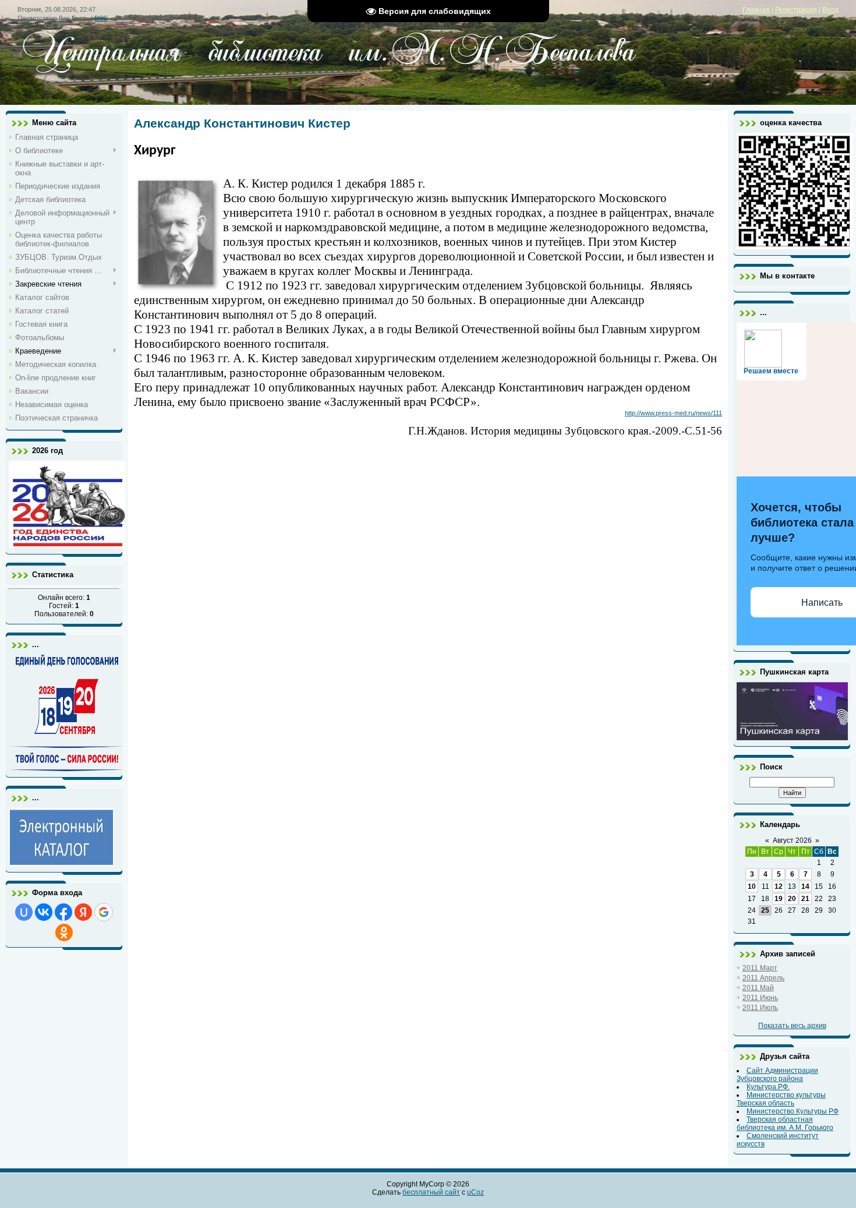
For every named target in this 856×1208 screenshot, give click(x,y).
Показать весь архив (792, 1026)
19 (778, 899)
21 (805, 899)
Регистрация (796, 10)
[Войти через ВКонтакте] (43, 912)
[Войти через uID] (24, 912)
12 (778, 886)
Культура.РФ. (768, 1087)
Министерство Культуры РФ (793, 1111)
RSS (100, 18)
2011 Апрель (763, 978)
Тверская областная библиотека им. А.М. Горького (785, 1123)
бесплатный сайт (431, 1192)
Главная (756, 10)
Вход (830, 10)
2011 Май (758, 988)
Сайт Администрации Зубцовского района (777, 1074)
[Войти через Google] (103, 912)
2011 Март (759, 968)
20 (792, 899)
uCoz (475, 1192)
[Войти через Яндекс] (83, 912)
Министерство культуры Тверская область (781, 1099)
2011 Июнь (760, 998)
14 (805, 886)
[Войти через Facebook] (63, 912)
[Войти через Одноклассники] (64, 932)
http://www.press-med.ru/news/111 (673, 412)
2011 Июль (760, 1008)
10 (752, 886)
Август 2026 (792, 840)
